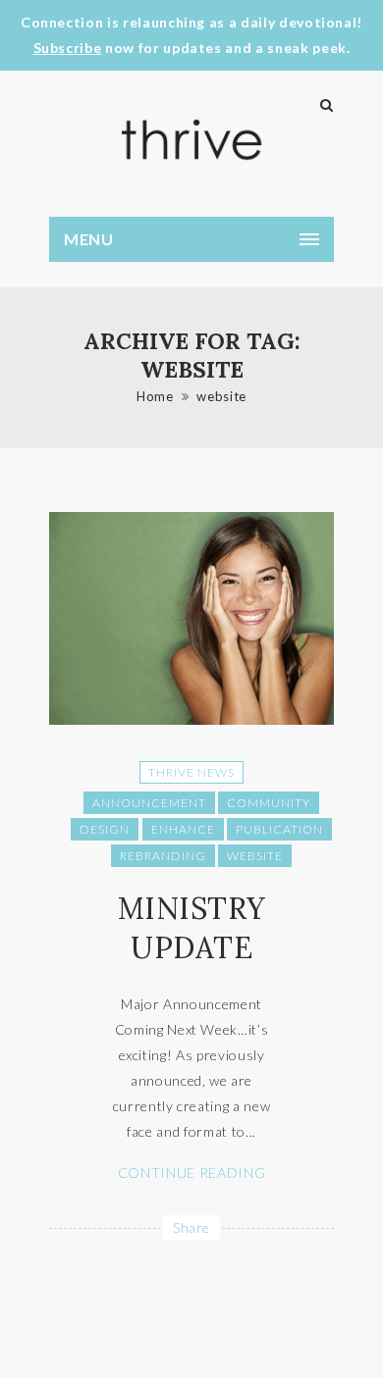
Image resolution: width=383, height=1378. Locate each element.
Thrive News (191, 772)
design (105, 829)
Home (155, 396)
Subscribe (67, 47)
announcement (149, 802)
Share (191, 1227)
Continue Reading (191, 1172)
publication (279, 829)
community (268, 802)
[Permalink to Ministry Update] (191, 719)
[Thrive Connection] (191, 140)
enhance (183, 829)
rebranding (163, 855)
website (221, 396)
